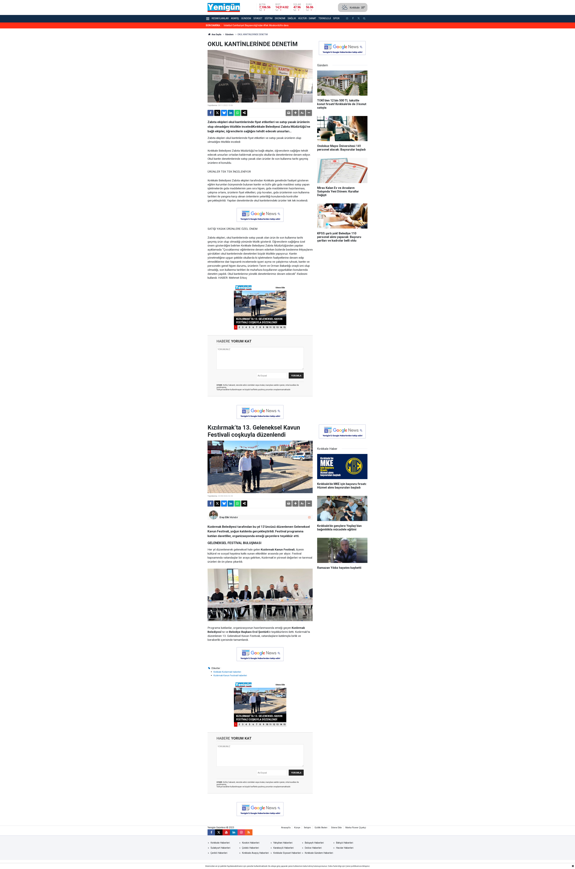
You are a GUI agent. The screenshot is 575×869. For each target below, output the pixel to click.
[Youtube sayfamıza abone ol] (226, 832)
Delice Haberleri (313, 847)
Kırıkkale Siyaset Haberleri (287, 852)
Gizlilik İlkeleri (321, 827)
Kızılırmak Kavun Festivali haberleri (230, 675)
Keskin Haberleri (250, 842)
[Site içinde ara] (364, 18)
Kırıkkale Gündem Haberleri (319, 852)
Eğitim (268, 18)
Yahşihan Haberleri (282, 842)
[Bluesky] (224, 113)
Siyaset (257, 18)
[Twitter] (217, 113)
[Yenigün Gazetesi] (224, 7)
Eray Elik (224, 517)
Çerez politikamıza (353, 866)
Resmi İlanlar (220, 18)
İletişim (307, 827)
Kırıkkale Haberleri (220, 842)
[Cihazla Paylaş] (244, 113)
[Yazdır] (289, 113)
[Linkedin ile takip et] (233, 832)
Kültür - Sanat (307, 18)
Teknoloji (324, 18)
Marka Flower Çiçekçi (355, 827)
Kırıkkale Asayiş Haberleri (255, 852)
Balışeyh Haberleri (314, 842)
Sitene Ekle (336, 827)
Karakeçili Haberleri (283, 847)
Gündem (246, 18)
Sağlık (292, 18)
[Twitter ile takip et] (358, 18)
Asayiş (235, 18)
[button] (295, 113)
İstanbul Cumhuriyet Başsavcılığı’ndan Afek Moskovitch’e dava (256, 25)
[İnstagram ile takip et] (347, 18)
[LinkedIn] (231, 113)
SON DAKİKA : (213, 25)
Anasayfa (285, 827)
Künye (297, 827)
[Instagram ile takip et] (309, 517)
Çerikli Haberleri (219, 852)
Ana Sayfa (216, 34)
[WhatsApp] (237, 113)
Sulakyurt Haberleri (220, 847)
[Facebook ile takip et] (353, 18)
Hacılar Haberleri (344, 847)
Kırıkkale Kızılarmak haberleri (227, 672)
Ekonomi (280, 18)
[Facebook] (211, 113)
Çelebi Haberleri (250, 847)
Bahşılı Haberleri (344, 842)
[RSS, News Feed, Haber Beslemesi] (248, 832)
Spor (336, 18)
